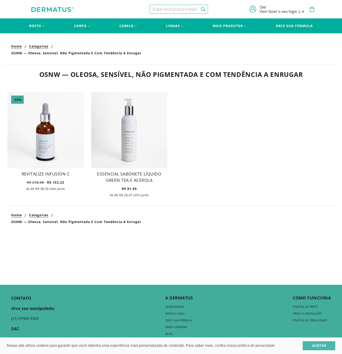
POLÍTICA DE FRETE (305, 307)
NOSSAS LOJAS (174, 314)
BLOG (169, 334)
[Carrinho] (312, 9)
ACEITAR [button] (319, 345)
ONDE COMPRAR (176, 327)
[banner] (52, 9)
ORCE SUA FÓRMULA (178, 320)
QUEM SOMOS (174, 307)
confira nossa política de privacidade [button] (245, 345)
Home (16, 46)
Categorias (38, 46)
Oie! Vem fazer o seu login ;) (280, 9)
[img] (179, 9)
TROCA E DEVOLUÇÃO (307, 314)
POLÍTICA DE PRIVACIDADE (310, 320)
